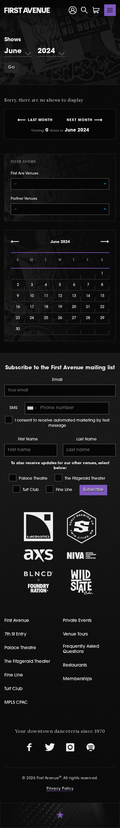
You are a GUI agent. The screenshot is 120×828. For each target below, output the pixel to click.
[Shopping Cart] (96, 10)
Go (11, 67)
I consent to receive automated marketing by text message (62, 423)
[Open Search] (84, 10)
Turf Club (30, 490)
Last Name (86, 439)
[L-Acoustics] (38, 526)
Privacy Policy (60, 789)
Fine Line (63, 490)
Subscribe (93, 490)
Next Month (80, 120)
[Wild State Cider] (81, 582)
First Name (28, 439)
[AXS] (38, 555)
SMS (13, 408)
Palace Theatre (32, 478)
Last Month (40, 120)
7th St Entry (15, 634)
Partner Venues (24, 199)
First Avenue (16, 621)
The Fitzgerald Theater (84, 478)
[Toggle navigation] (110, 10)
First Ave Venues (24, 173)
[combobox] (31, 408)
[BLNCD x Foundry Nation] (38, 582)
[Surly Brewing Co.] (81, 526)
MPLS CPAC (16, 703)
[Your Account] (73, 10)
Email (57, 380)
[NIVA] (81, 555)
